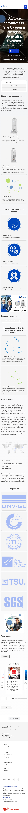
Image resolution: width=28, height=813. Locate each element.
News (5, 772)
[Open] (25, 7)
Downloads (6, 749)
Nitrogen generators (9, 757)
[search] (25, 2)
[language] (2, 2)
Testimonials (7, 775)
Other (5, 759)
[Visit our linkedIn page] (13, 779)
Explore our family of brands (10, 786)
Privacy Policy (6, 797)
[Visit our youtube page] (17, 779)
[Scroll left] (3, 698)
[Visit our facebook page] (9, 779)
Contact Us (6, 746)
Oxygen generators (8, 754)
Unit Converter (7, 764)
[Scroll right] (8, 698)
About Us (6, 770)
